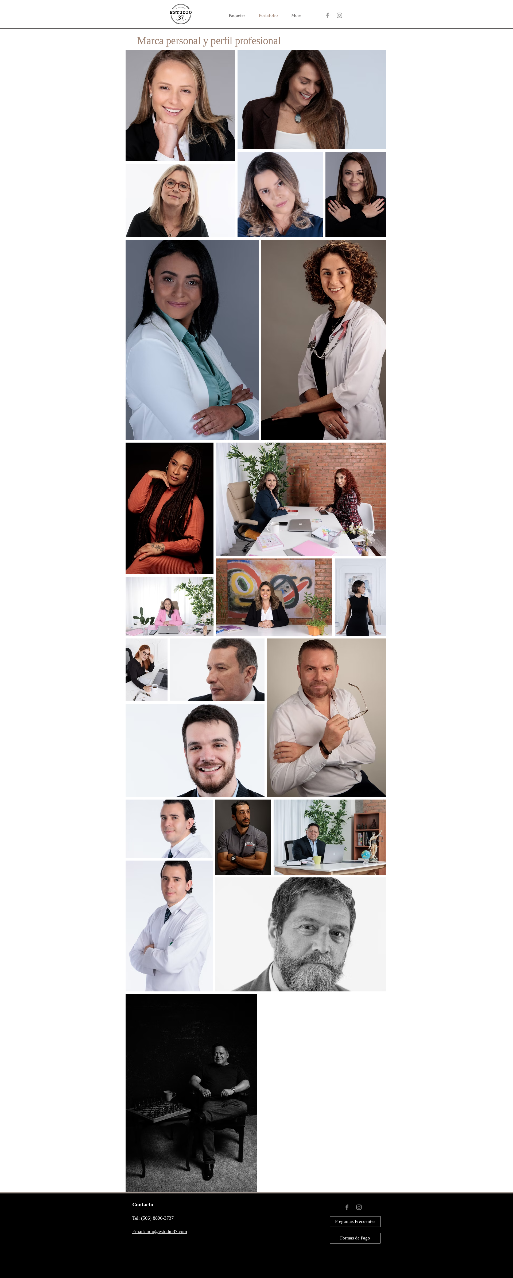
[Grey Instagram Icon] (339, 15)
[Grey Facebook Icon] (327, 15)
